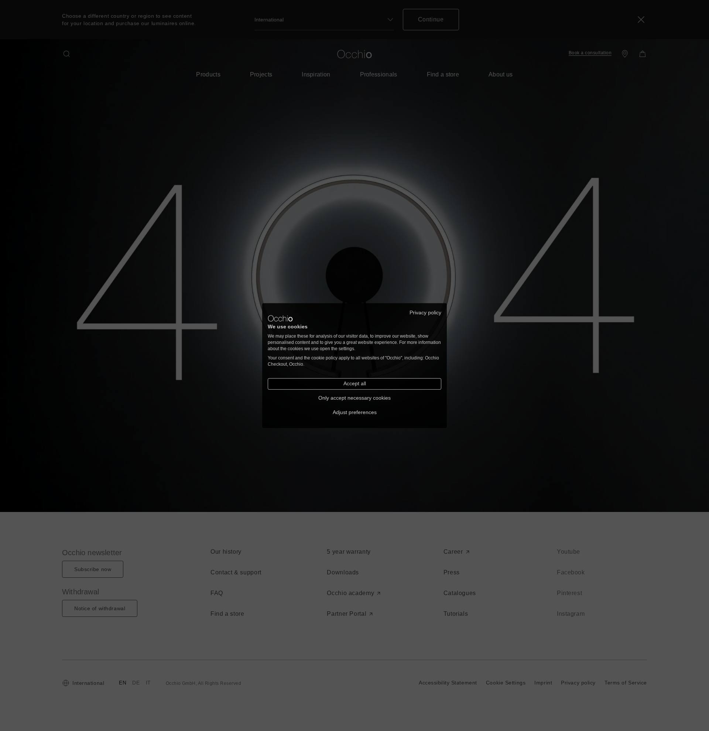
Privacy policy (425, 312)
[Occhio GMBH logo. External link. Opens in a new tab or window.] (280, 318)
